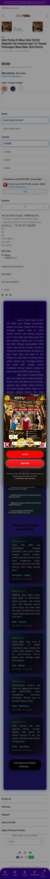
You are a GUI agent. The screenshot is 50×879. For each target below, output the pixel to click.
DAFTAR (25, 463)
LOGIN (25, 454)
